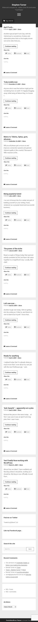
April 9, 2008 (12, 358)
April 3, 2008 (12, 410)
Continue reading (11, 46)
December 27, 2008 (14, 84)
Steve (19, 29)
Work (24, 570)
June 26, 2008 (13, 250)
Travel (18, 567)
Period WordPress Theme (13, 620)
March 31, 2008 (13, 465)
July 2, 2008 (12, 196)
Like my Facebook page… (13, 531)
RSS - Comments (11, 592)
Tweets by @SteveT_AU (11, 522)
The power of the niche (13, 249)
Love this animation (23, 572)
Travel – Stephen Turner (13, 570)
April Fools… (9, 27)
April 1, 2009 (12, 29)
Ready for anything (11, 356)
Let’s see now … (10, 303)
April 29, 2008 (13, 305)
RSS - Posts (9, 589)
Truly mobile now (10, 82)
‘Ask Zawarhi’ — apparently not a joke (19, 408)
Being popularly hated (12, 194)
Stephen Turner (19, 5)
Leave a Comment (11, 72)
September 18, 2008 (14, 141)
